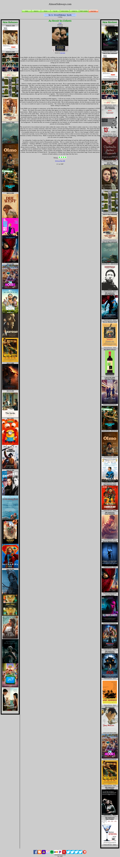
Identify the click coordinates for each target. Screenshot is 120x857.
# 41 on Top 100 (60, 161)
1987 (60, 23)
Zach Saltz (62, 53)
